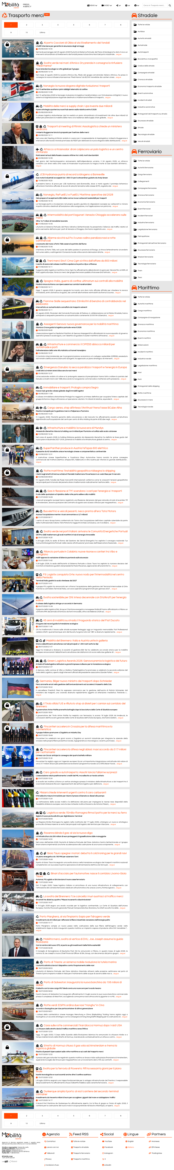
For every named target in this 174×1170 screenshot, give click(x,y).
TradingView (157, 1153)
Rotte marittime (144, 393)
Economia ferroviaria (146, 202)
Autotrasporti (143, 52)
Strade (141, 128)
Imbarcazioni (143, 345)
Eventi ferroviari (144, 209)
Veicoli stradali (144, 141)
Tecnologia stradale (146, 134)
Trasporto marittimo (81, 1159)
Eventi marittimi (144, 338)
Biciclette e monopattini (148, 59)
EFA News (156, 1147)
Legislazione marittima (147, 365)
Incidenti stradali (145, 100)
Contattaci (51, 1141)
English (131, 1141)
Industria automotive (146, 107)
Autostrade (142, 45)
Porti (140, 379)
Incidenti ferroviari (145, 216)
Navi (140, 372)
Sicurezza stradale (145, 121)
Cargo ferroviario (145, 174)
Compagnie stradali (146, 73)
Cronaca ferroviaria (146, 195)
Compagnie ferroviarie (147, 188)
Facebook (109, 1147)
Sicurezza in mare (145, 400)
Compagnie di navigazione (149, 317)
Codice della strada (146, 66)
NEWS (92, 5)
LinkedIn (107, 1165)
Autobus (141, 31)
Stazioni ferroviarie (145, 257)
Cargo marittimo (145, 311)
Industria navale (144, 359)
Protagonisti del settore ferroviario (152, 243)
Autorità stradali (144, 38)
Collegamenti (143, 181)
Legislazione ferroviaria (147, 229)
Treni (140, 277)
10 (27, 32)
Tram (140, 271)
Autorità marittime (145, 304)
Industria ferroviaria (146, 222)
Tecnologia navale (145, 407)
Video (107, 5)
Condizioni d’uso (52, 1165)
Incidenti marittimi (145, 352)
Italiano (131, 1147)
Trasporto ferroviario (81, 1153)
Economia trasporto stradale (150, 86)
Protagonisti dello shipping (148, 386)
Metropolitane (143, 236)
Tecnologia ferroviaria (147, 264)
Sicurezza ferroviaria (146, 250)
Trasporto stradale (81, 1147)
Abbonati (51, 1153)
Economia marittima (146, 331)
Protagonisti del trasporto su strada (152, 114)
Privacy (48, 1159)
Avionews (155, 1141)
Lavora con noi (53, 1147)
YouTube (108, 1141)
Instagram (108, 1153)
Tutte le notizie (144, 25)
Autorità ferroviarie (145, 168)
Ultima (42, 32)
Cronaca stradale (145, 79)
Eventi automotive (145, 93)
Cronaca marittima (146, 324)
